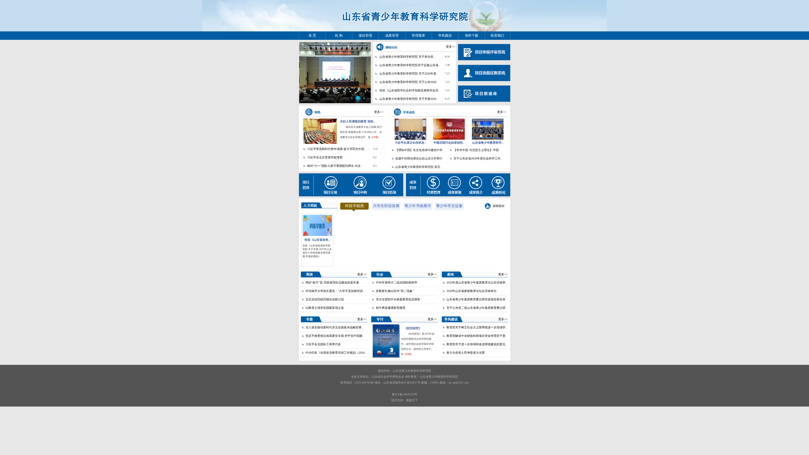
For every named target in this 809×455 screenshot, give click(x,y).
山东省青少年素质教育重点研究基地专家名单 (475, 299)
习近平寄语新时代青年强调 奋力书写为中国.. (336, 149)
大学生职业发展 (386, 206)
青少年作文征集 (449, 206)
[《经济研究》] (386, 356)
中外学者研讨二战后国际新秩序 (396, 282)
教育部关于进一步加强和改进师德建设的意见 (475, 344)
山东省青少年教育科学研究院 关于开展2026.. (408, 98)
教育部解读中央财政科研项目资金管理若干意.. (476, 335)
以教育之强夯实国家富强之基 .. (326, 307)
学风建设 (445, 35)
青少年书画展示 (417, 206)
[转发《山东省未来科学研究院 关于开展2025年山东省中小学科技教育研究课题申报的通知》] (317, 235)
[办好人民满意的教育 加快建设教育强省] (320, 143)
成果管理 (392, 35)
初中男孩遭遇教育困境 (390, 307)
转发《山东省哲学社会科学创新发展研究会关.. (409, 90)
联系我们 (497, 35)
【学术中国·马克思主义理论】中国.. (476, 150)
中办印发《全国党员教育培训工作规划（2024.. (335, 352)
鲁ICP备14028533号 (404, 394)
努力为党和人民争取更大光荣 (465, 352)
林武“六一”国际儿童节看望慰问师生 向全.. (334, 165)
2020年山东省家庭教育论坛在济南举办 (471, 291)
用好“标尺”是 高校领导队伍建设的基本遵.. (333, 282)
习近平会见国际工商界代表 (323, 344)
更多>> (450, 46)
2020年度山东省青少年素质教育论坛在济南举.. (476, 282)
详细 (375, 137)
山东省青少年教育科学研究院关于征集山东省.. (409, 65)
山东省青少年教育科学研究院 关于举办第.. (407, 56)
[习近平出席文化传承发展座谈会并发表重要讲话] (410, 138)
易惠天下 (412, 400)
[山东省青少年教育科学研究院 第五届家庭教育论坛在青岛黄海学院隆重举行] (488, 138)
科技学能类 (354, 206)
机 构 (339, 35)
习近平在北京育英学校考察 (325, 157)
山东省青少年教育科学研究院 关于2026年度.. (408, 73)
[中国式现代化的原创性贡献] (449, 138)
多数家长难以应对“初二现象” (395, 291)
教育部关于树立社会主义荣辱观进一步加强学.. (476, 327)
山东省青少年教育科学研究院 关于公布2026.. (408, 82)
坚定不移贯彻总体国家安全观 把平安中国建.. (334, 335)
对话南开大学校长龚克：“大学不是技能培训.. (334, 291)
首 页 (312, 35)
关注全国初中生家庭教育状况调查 (398, 299)
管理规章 (418, 35)
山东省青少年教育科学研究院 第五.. (418, 167)
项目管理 (365, 35)
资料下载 (471, 35)
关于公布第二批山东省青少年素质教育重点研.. (476, 307)
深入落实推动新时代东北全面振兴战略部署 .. (334, 327)
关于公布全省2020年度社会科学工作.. (477, 158)
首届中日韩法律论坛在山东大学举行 (418, 158)
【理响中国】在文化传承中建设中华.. (419, 150)
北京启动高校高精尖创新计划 (324, 299)
